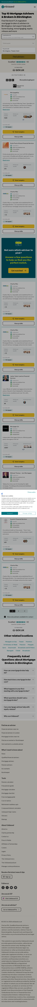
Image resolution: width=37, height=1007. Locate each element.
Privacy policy (32, 492)
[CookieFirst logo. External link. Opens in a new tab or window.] (2, 494)
